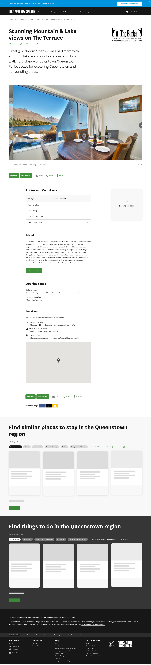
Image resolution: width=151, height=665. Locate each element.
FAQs (56, 643)
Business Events (91, 651)
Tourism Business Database (95, 656)
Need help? (35, 646)
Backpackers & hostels (78, 447)
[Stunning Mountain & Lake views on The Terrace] (127, 35)
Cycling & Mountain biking (77, 539)
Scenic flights (14, 539)
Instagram (15, 647)
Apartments (37, 447)
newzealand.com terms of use (93, 624)
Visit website (25, 175)
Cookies (57, 658)
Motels (64, 447)
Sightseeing (27, 539)
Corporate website (92, 653)
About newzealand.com (62, 646)
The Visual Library (92, 646)
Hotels (27, 447)
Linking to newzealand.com (64, 651)
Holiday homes (15, 447)
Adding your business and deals (65, 648)
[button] (43, 12)
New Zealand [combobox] (135, 12)
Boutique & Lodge (52, 447)
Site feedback (36, 643)
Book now (13, 175)
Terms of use (59, 653)
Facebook (15, 650)
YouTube (15, 653)
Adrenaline (61, 539)
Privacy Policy (59, 656)
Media (88, 643)
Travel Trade (90, 648)
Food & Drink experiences (44, 539)
